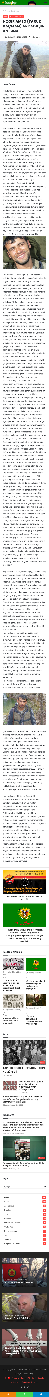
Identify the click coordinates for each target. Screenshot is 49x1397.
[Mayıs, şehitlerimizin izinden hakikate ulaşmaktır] (13, 1001)
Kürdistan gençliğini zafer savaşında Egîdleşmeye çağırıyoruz (35, 985)
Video (6, 1214)
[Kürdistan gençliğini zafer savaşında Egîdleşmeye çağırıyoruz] (36, 964)
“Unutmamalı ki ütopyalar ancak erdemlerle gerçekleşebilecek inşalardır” (11, 985)
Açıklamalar (9, 1206)
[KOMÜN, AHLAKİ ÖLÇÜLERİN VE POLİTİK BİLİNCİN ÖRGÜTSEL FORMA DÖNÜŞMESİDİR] (10, 1085)
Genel (16, 11)
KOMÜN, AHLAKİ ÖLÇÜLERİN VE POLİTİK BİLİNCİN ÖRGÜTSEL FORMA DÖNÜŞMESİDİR (31, 1085)
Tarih (6, 1235)
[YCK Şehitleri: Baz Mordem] (24, 1307)
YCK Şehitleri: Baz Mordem (19, 1318)
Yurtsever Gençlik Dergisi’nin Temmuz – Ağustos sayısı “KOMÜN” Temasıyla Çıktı (23, 1351)
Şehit (11, 16)
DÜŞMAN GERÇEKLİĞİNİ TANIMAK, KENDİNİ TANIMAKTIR (34, 1020)
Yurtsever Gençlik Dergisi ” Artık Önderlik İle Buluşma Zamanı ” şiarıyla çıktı (23, 1164)
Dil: (6, 1378)
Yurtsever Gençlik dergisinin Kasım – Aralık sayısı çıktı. (23, 1281)
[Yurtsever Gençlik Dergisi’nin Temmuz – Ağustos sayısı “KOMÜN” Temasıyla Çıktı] (24, 1343)
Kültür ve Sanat (10, 1231)
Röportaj (7, 1218)
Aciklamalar (15, 1382)
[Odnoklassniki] (24, 1387)
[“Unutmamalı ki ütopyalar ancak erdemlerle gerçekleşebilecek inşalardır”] (13, 964)
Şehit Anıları (19, 16)
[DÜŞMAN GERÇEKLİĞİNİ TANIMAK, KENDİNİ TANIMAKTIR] (36, 1000)
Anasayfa (15, 1378)
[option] (24, 1272)
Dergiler (7, 1210)
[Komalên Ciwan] (11, 2)
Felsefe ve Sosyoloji (12, 1223)
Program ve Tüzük (12, 1244)
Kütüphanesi (27, 1382)
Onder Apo (8, 1227)
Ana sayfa (8, 11)
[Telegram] (27, 1387)
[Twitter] (21, 1387)
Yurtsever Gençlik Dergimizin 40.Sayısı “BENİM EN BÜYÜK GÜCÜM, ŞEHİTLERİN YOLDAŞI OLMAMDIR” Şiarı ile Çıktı (24, 1099)
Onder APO (25, 1378)
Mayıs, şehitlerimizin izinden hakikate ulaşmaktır (12, 1020)
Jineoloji (7, 1239)
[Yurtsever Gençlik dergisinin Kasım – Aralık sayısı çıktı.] (24, 1272)
